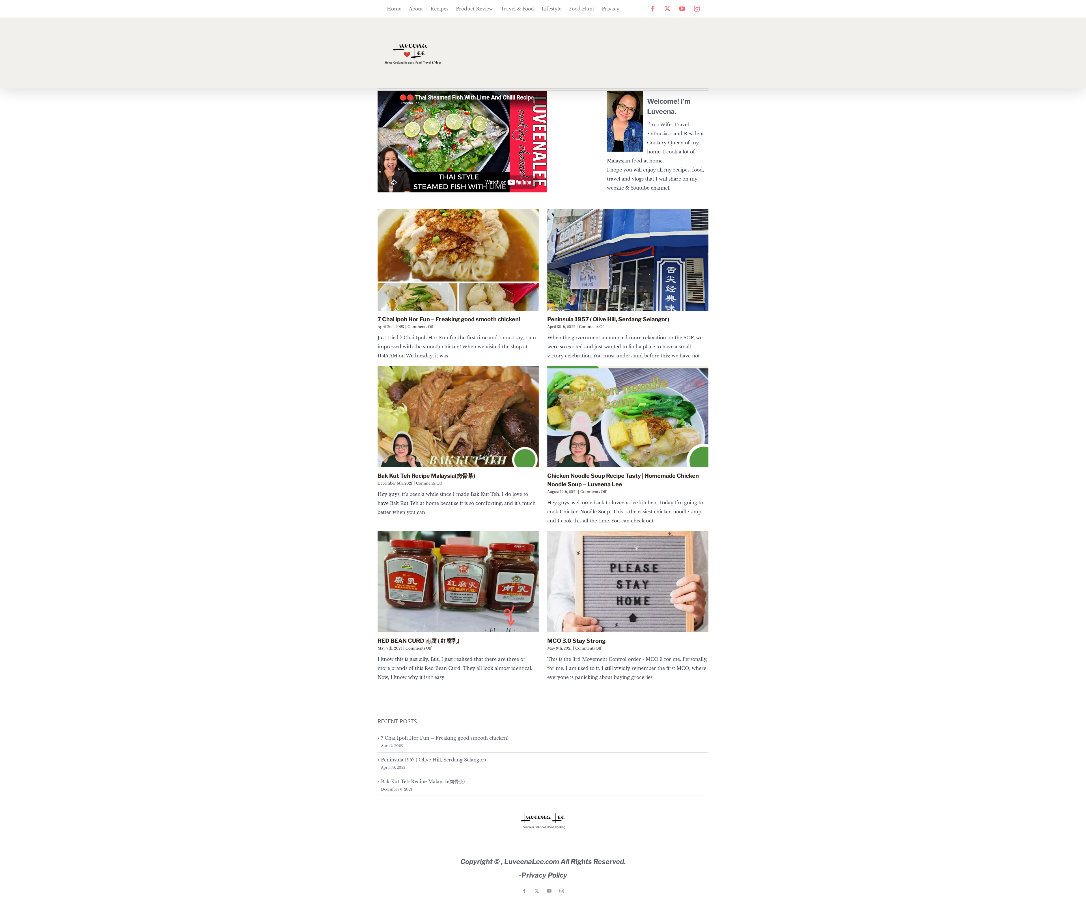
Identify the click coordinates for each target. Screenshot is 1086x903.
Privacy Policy (544, 875)
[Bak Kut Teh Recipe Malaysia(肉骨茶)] (458, 416)
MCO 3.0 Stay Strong (576, 640)
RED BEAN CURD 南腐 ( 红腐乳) (418, 640)
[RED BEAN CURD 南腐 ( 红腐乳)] (458, 581)
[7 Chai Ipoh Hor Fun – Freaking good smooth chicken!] (458, 260)
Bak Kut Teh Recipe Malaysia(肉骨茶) (426, 475)
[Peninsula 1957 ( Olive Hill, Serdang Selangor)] (627, 260)
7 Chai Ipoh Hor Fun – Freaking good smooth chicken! (449, 319)
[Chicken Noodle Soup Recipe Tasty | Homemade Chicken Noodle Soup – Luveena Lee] (627, 416)
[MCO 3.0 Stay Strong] (627, 581)
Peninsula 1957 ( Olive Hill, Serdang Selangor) (608, 319)
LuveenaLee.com (531, 862)
